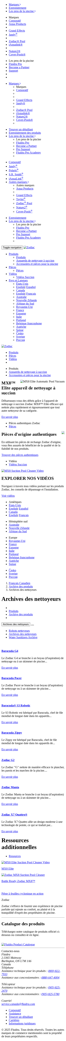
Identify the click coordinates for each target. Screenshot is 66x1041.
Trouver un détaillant (21, 129)
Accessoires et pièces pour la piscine (37, 263)
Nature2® (14, 51)
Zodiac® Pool (17, 41)
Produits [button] (13, 254)
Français (31, 293)
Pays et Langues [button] (18, 280)
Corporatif (15, 20)
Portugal (21, 320)
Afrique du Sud (25, 303)
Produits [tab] (13, 352)
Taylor (20, 199)
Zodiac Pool (24, 203)
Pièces (19, 270)
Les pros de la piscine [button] (21, 136)
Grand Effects (17, 30)
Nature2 (21, 207)
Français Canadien (19, 583)
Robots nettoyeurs (19, 630)
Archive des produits (21, 586)
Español (31, 287)
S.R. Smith (16, 174)
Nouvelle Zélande (26, 300)
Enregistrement (17, 7)
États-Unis (22, 283)
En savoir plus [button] (9, 416)
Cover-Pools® (17, 54)
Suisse (19, 330)
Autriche (21, 326)
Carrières (14, 1020)
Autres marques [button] (18, 182)
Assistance (15, 1013)
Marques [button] (14, 83)
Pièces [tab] (12, 355)
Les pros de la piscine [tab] (21, 11)
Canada (20, 290)
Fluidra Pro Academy (28, 152)
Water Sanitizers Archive (23, 637)
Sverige (20, 336)
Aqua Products (17, 24)
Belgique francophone (29, 323)
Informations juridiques (22, 1023)
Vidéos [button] (13, 273)
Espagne (21, 313)
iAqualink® (16, 44)
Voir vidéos (8, 495)
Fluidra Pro (15, 64)
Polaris (14, 170)
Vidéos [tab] (13, 359)
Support (13, 70)
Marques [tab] (14, 4)
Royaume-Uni (24, 306)
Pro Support (23, 149)
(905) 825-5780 (50, 994)
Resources (15, 856)
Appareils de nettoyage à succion (35, 260)
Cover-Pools (24, 211)
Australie (21, 297)
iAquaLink (16, 178)
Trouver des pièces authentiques (19, 454)
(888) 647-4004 (50, 977)
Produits (21, 257)
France (20, 310)
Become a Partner (19, 67)
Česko (19, 333)
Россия (20, 339)
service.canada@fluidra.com (18, 1004)
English (20, 287)
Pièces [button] (12, 267)
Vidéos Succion (25, 277)
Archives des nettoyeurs (16, 624)
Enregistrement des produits (25, 132)
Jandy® (20, 103)
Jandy (13, 34)
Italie (19, 316)
